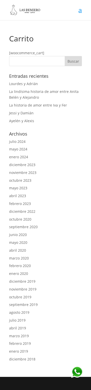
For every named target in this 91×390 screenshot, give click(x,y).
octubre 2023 (20, 180)
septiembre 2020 (23, 226)
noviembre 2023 (22, 172)
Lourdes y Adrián (23, 83)
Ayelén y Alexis (21, 120)
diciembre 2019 (22, 281)
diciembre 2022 (22, 211)
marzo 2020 (19, 258)
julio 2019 (17, 320)
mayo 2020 (18, 242)
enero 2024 (18, 156)
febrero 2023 (20, 203)
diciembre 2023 (22, 164)
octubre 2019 (20, 297)
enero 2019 (18, 351)
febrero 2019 (20, 343)
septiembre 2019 (23, 304)
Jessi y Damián (21, 113)
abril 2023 (17, 195)
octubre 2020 (20, 219)
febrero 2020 (20, 265)
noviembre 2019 (22, 289)
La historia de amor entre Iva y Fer (38, 105)
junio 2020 (18, 234)
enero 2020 (18, 273)
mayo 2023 (18, 188)
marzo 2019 (19, 335)
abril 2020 (17, 250)
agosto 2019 (19, 312)
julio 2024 (17, 141)
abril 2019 (17, 328)
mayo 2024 (18, 149)
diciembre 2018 (22, 359)
